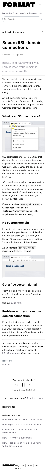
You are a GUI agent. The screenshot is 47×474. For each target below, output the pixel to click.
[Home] (19, 4)
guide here (16, 89)
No (30, 385)
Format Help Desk (9, 13)
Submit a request (35, 398)
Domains (23, 13)
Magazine (19, 465)
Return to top (9, 406)
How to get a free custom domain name (22, 424)
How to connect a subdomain (17, 437)
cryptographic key (27, 160)
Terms (29, 465)
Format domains (35, 13)
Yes (16, 385)
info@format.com (11, 353)
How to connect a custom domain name (22, 419)
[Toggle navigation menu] (40, 5)
